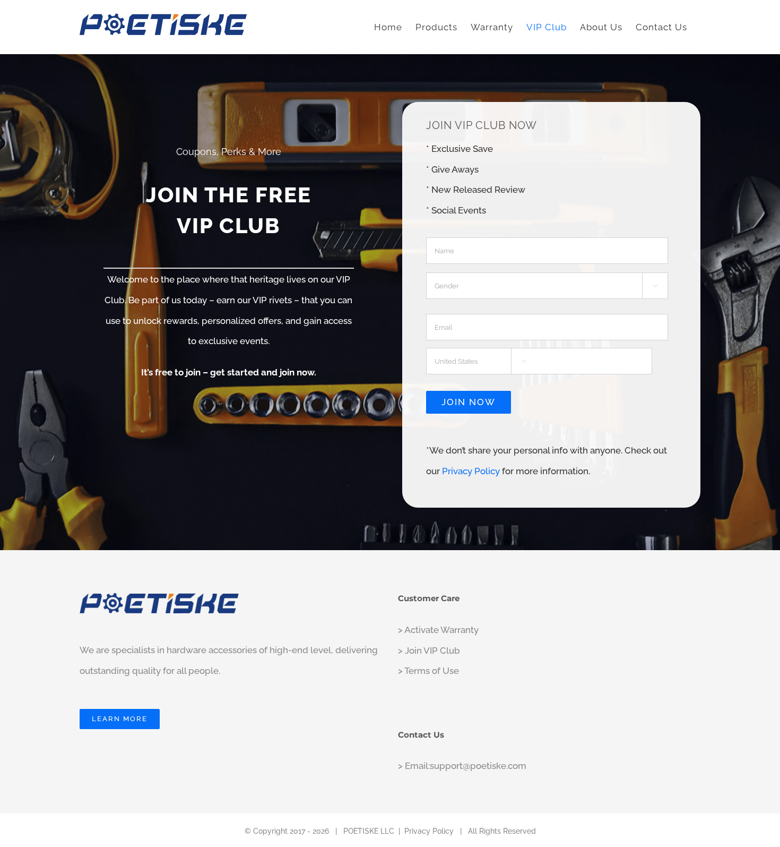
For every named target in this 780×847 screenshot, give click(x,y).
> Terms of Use (428, 670)
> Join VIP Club (429, 650)
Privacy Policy (471, 471)
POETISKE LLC (368, 831)
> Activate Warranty (438, 629)
